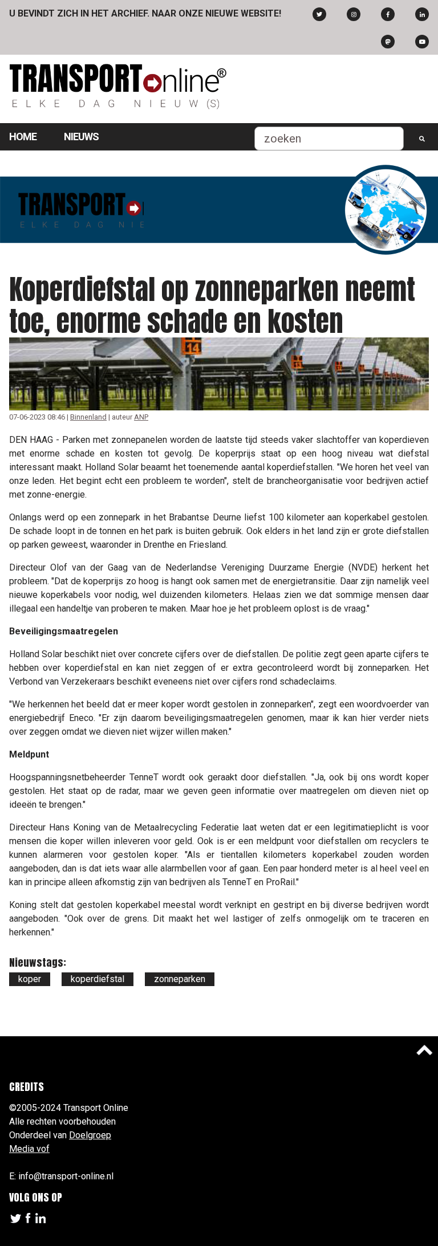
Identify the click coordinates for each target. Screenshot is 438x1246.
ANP (141, 417)
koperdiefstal (97, 979)
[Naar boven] (424, 1050)
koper (29, 979)
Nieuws (81, 136)
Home (22, 136)
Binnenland (88, 417)
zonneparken (179, 979)
